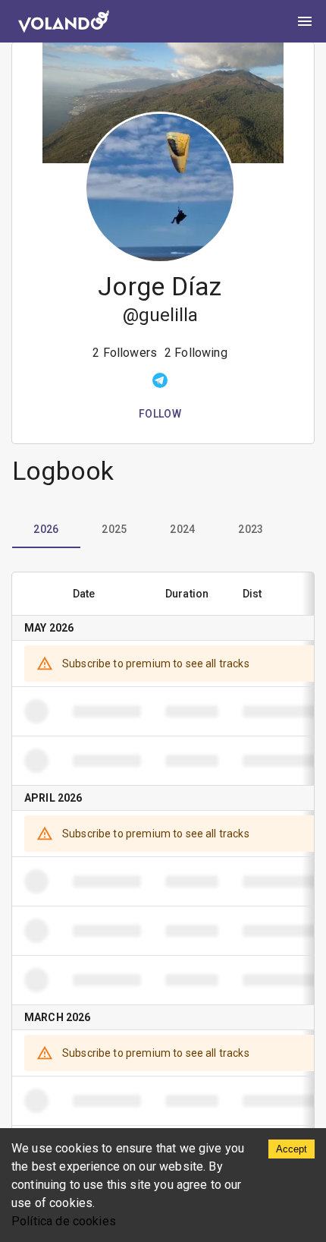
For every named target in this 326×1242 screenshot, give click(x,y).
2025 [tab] (114, 529)
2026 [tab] (46, 529)
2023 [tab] (251, 529)
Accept (291, 1149)
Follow (160, 414)
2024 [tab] (183, 529)
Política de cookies (63, 1221)
